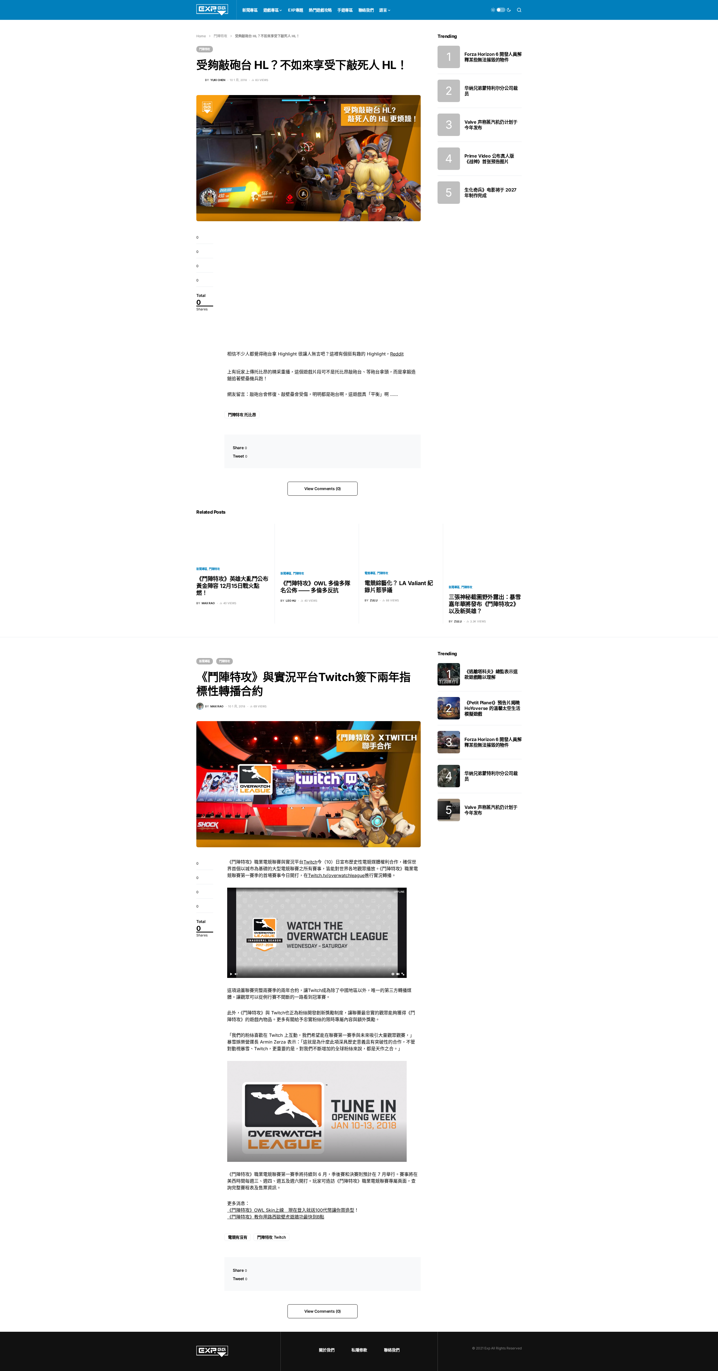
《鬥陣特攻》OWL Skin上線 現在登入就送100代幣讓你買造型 (290, 1210)
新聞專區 (201, 569)
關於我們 (327, 1349)
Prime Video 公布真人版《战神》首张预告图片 (489, 158)
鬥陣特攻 (220, 36)
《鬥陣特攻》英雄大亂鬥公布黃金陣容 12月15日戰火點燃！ (232, 586)
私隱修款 (359, 1349)
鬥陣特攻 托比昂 (242, 414)
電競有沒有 (237, 1237)
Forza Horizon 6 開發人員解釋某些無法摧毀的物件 (493, 57)
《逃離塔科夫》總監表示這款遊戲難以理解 (491, 674)
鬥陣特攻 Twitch (271, 1237)
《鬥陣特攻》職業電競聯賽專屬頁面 (371, 1181)
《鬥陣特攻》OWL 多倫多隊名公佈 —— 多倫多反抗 (315, 587)
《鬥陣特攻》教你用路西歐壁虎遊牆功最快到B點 (275, 1217)
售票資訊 (268, 1187)
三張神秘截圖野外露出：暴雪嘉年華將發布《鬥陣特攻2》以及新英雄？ (485, 604)
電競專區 (370, 573)
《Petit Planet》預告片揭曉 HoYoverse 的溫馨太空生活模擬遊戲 (492, 708)
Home (201, 36)
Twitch (310, 862)
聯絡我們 (392, 1349)
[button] (501, 9)
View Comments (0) (322, 488)
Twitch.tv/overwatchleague (336, 875)
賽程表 (247, 1187)
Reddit (397, 354)
